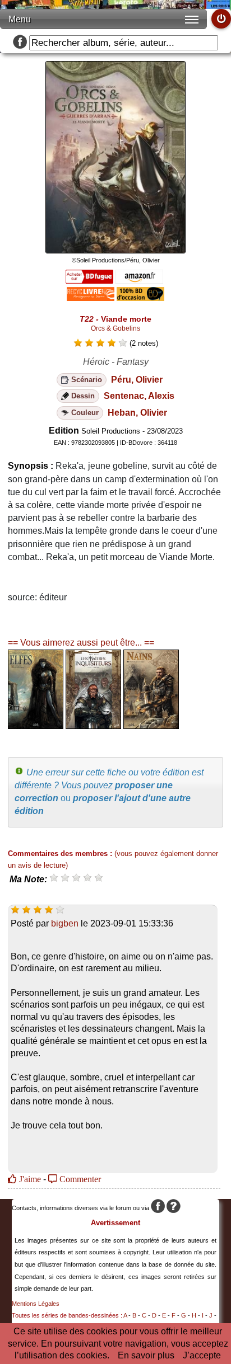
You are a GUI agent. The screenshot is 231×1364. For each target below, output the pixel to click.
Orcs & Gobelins (115, 328)
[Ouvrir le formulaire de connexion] (221, 19)
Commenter (79, 1179)
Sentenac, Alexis (139, 396)
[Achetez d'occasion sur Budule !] (140, 298)
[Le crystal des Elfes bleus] (35, 726)
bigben (64, 923)
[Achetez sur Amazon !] (139, 280)
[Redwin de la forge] (151, 726)
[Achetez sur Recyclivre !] (90, 298)
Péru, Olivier (137, 379)
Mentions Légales (35, 1303)
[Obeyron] (93, 726)
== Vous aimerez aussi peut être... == (81, 642)
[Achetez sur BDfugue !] (89, 280)
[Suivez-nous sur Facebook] (20, 43)
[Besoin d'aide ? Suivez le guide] (174, 1208)
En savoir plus (146, 1355)
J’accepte (202, 1355)
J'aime (29, 1179)
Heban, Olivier (137, 412)
